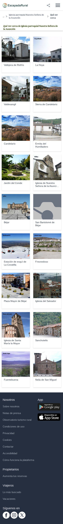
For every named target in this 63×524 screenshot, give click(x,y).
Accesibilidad (10, 453)
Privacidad (8, 433)
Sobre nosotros (11, 406)
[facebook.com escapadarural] (6, 517)
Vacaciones (9, 498)
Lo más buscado (12, 492)
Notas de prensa (12, 413)
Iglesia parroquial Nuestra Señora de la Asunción (26, 16)
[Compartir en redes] (48, 5)
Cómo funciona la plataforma (18, 460)
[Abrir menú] (57, 5)
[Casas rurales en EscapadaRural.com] (15, 5)
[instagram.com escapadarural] (14, 517)
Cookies (7, 439)
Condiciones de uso (13, 426)
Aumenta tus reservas (15, 476)
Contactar (8, 446)
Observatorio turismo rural (17, 419)
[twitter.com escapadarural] (22, 517)
